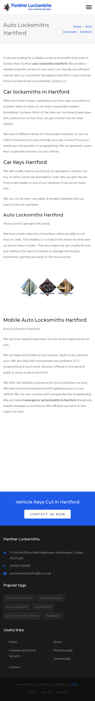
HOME (32, 692)
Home (77, 26)
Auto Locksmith (17, 607)
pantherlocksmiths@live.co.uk (30, 573)
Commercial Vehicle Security (22, 653)
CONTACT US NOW (47, 514)
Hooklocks (53, 615)
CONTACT (63, 692)
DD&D (74, 684)
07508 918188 (20, 566)
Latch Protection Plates (22, 615)
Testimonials (62, 658)
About (57, 642)
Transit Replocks (51, 598)
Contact (14, 667)
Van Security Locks (19, 598)
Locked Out (43, 607)
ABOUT (46, 692)
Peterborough (63, 650)
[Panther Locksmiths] (27, 7)
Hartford (86, 32)
